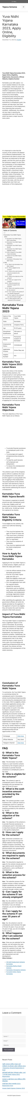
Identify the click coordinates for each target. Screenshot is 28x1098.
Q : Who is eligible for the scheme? (13, 268)
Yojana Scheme (9, 7)
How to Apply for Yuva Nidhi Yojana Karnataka (14, 253)
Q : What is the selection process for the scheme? (15, 289)
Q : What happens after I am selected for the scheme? (15, 299)
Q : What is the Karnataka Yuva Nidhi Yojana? (15, 265)
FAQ (5, 262)
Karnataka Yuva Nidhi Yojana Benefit (14, 246)
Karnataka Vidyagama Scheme (16, 970)
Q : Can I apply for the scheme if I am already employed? (15, 292)
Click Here (21, 736)
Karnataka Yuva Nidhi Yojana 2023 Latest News (14, 239)
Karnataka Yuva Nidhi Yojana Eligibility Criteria (14, 249)
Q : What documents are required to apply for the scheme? (13, 285)
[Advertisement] (14, 57)
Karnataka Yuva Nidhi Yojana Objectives (14, 242)
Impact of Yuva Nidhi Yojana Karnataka (14, 256)
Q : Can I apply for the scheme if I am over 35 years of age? (15, 295)
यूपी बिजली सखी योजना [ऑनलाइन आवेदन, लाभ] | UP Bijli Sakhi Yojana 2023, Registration (14, 1074)
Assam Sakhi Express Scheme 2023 (13, 1088)
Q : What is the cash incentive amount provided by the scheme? (14, 273)
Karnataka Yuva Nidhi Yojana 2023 (12, 236)
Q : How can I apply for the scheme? (14, 280)
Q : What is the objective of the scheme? (15, 277)
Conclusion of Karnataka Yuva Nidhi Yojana (14, 259)
